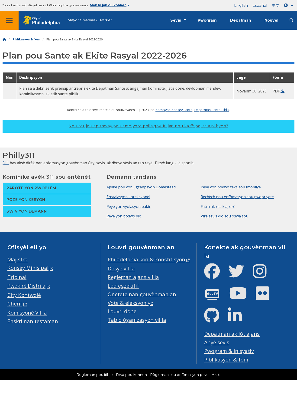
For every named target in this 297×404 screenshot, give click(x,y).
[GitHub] (215, 319)
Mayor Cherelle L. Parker (89, 20)
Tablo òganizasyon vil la (137, 319)
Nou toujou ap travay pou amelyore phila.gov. (148, 126)
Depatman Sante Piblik (211, 109)
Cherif (14, 303)
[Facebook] (215, 275)
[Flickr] (266, 297)
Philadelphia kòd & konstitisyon (146, 259)
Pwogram (207, 20)
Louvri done (122, 311)
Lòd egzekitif (123, 285)
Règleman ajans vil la (133, 277)
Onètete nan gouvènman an (142, 294)
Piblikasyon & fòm (26, 39)
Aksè (216, 375)
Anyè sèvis (216, 342)
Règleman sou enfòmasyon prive (179, 375)
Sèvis (175, 20)
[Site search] (291, 20)
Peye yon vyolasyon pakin (129, 206)
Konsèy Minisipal (27, 267)
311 (6, 162)
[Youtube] (241, 297)
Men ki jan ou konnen (108, 5)
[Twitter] (240, 275)
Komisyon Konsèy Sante (173, 109)
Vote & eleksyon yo (130, 302)
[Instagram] (263, 275)
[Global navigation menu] (9, 20)
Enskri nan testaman (32, 321)
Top (287, 381)
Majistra (17, 259)
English (241, 5)
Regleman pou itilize (95, 375)
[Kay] (4, 39)
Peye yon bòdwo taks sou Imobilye (231, 187)
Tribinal (16, 277)
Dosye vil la (121, 268)
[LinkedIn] (238, 319)
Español (259, 5)
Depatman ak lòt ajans (232, 333)
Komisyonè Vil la (27, 312)
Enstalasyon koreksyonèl (128, 196)
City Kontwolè (24, 295)
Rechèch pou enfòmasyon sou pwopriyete (237, 196)
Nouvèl (271, 20)
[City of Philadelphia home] (43, 21)
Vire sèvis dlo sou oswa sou (224, 216)
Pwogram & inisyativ (229, 351)
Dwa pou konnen (131, 375)
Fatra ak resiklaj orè (218, 206)
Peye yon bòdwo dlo (124, 216)
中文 (275, 5)
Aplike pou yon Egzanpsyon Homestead (141, 187)
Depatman (240, 20)
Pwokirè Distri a (26, 285)
